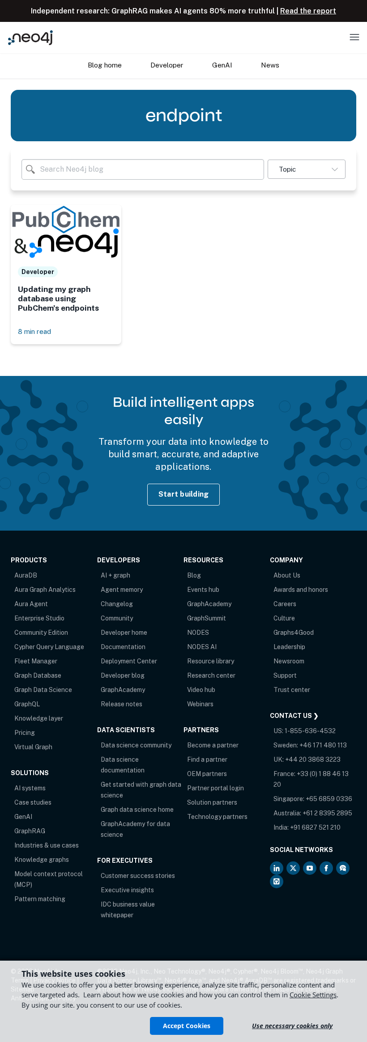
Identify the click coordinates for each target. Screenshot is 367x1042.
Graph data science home (137, 809)
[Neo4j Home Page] (30, 37)
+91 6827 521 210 (315, 827)
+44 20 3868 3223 (313, 759)
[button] (307, 169)
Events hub (203, 589)
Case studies (32, 802)
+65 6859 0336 (329, 798)
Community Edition (41, 632)
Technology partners (217, 816)
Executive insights (127, 890)
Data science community (136, 745)
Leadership (289, 646)
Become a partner (213, 745)
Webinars (200, 704)
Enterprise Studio (39, 618)
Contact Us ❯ (294, 715)
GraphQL (27, 704)
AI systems (30, 788)
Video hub (201, 689)
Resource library (210, 661)
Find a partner (207, 759)
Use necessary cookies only (292, 1025)
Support (285, 675)
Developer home (124, 632)
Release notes (121, 704)
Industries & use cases (46, 845)
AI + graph (115, 575)
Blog (194, 575)
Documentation (123, 646)
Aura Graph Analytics (45, 589)
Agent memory (122, 589)
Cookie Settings (313, 994)
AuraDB (25, 575)
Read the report (308, 11)
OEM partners (207, 773)
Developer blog (123, 675)
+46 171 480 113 (323, 745)
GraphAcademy (123, 689)
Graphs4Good (293, 632)
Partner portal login (215, 788)
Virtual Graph (33, 747)
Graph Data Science (43, 689)
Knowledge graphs (41, 859)
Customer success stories (138, 875)
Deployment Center (129, 661)
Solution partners (212, 802)
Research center (211, 675)
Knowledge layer (38, 718)
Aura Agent (31, 603)
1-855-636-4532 (310, 730)
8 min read (34, 331)
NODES (198, 632)
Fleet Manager (35, 661)
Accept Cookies (186, 1025)
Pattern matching (39, 899)
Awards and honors (300, 589)
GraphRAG (29, 831)
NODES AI (202, 646)
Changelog (117, 603)
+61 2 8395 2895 (327, 813)
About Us (286, 575)
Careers (284, 603)
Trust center (291, 689)
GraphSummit (206, 618)
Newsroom (288, 661)
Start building (183, 494)
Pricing (24, 732)
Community (117, 618)
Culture (284, 618)
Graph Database (37, 675)
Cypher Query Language (49, 646)
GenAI (23, 816)
